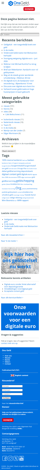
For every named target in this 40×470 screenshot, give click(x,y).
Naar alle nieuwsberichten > (12, 235)
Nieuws (7, 358)
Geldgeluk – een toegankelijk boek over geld (20, 220)
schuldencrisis (27, 192)
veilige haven (5, 198)
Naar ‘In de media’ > (9, 241)
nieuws (7, 106)
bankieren (5, 163)
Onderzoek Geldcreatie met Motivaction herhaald (21, 227)
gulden (4, 184)
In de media (8, 50)
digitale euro (26, 174)
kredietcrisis (15, 184)
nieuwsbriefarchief (16, 403)
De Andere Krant (32, 168)
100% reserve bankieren (12, 160)
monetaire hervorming (8, 189)
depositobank (27, 171)
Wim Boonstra (8, 200)
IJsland (8, 184)
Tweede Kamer (30, 195)
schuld (20, 192)
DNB (6, 177)
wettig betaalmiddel (28, 198)
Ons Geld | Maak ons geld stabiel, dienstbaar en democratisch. (19, 467)
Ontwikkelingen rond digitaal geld (18, 289)
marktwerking (28, 184)
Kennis (6, 109)
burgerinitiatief (17, 165)
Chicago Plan (22, 168)
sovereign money (18, 195)
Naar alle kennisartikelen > (12, 297)
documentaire (12, 177)
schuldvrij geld (7, 195)
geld (33, 177)
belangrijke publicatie (24, 163)
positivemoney (32, 189)
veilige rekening (16, 197)
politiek (24, 189)
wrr (16, 201)
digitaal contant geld (11, 174)
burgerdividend (6, 166)
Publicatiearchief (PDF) (10, 370)
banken (31, 160)
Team (6, 125)
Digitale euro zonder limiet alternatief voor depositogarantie (20, 285)
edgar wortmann (26, 177)
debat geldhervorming (11, 171)
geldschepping (25, 180)
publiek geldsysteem (9, 192)
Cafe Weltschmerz (13, 114)
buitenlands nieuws (12, 119)
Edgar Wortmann (11, 133)
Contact (8, 364)
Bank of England (13, 163)
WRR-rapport (23, 200)
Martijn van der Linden (13, 130)
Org (18, 188)
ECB (19, 177)
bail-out (24, 160)
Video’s (7, 362)
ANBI (20, 428)
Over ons (8, 356)
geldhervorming (9, 181)
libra (21, 184)
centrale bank (13, 168)
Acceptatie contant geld (14, 291)
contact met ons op (9, 343)
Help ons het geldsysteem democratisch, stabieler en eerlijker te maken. (17, 413)
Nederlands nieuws (12, 122)
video (6, 111)
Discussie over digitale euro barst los (19, 86)
